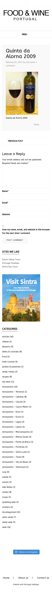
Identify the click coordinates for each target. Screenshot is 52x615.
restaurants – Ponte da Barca (16, 442)
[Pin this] (28, 125)
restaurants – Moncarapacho (16, 432)
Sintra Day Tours (10, 267)
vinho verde (7, 517)
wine (4, 527)
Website (6, 214)
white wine (7, 522)
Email (5, 203)
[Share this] (15, 125)
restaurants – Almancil (13, 392)
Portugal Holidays (10, 263)
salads (5, 477)
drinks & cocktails (10, 351)
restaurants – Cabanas (13, 397)
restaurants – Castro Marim (15, 407)
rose (4, 472)
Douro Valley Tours (11, 259)
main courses (8, 362)
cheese (5, 341)
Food (4, 357)
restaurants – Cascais (12, 402)
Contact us (43, 577)
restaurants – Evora (11, 417)
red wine (6, 382)
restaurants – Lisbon (12, 427)
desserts (6, 346)
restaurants (7, 387)
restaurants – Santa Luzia (14, 452)
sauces (5, 482)
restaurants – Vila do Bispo (15, 462)
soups (5, 497)
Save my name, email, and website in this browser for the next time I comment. (26, 231)
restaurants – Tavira (11, 457)
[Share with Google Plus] (23, 125)
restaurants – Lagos (11, 422)
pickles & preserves (11, 367)
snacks (5, 492)
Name (5, 191)
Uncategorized (9, 512)
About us (23, 577)
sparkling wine (9, 502)
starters (6, 507)
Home (6, 577)
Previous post (15, 141)
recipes (5, 377)
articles (5, 336)
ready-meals (8, 372)
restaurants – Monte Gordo (15, 437)
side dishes (7, 487)
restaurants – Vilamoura (14, 467)
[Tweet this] (19, 125)
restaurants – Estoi (11, 412)
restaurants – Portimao (13, 447)
